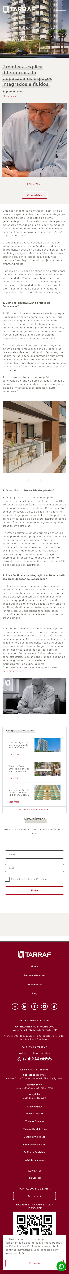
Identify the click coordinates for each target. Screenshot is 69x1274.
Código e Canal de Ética (34, 1129)
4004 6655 (37, 1058)
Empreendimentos (49, 28)
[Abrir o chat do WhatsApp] (61, 1266)
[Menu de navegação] (61, 9)
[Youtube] (44, 1006)
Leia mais (14, 754)
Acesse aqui (34, 1196)
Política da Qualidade (34, 1152)
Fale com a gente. (14, 671)
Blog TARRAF (28, 28)
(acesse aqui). (47, 1246)
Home (12, 28)
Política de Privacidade (34, 1144)
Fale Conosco (34, 1177)
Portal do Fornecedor (34, 1160)
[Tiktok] (54, 1006)
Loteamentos (34, 984)
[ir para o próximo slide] (40, 481)
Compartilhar (34, 195)
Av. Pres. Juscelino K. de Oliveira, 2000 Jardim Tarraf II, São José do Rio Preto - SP (34, 1028)
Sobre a (34, 1113)
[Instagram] (15, 1006)
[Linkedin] (25, 1006)
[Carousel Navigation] (34, 481)
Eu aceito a (30, 879)
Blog (34, 993)
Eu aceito (34, 1263)
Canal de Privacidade (34, 1136)
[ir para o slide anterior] (28, 481)
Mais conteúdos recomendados (34, 809)
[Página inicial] (19, 9)
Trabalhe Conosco (34, 1121)
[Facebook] (34, 1006)
